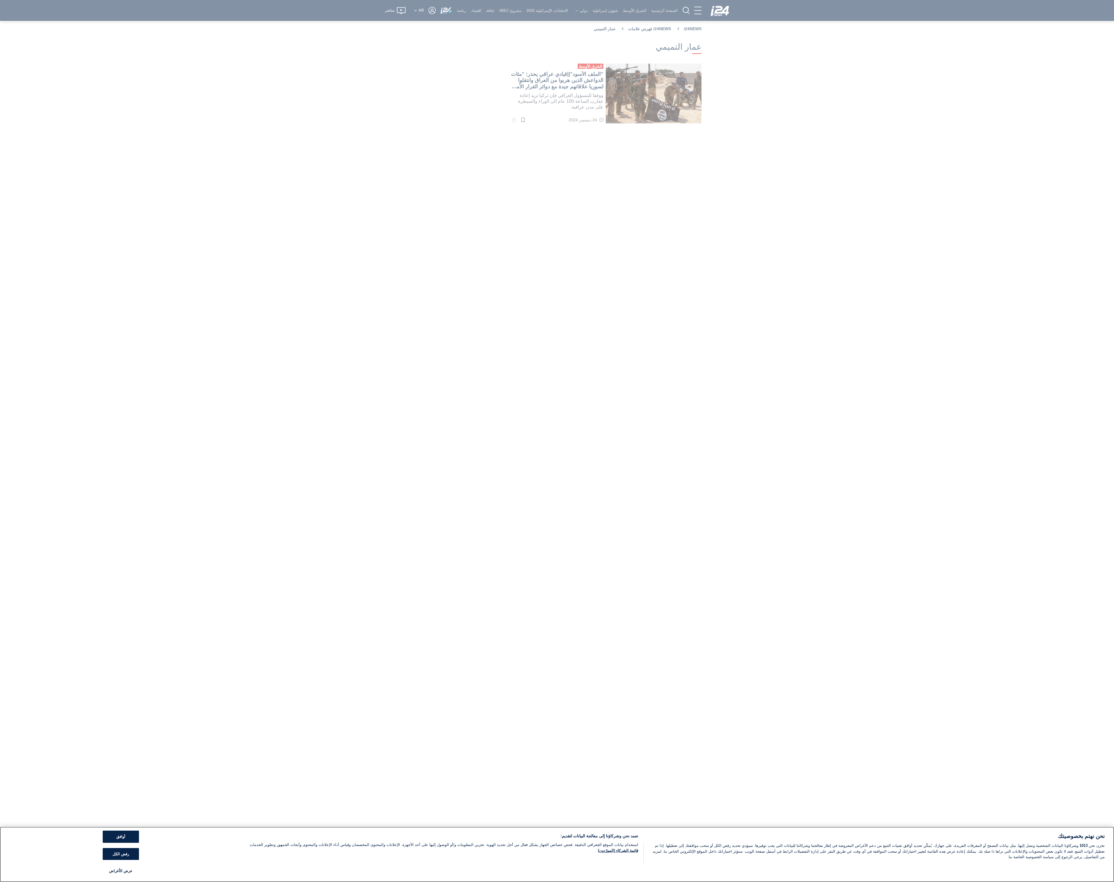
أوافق (120, 836)
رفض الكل (121, 854)
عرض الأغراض (121, 871)
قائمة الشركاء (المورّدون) (618, 850)
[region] (557, 854)
